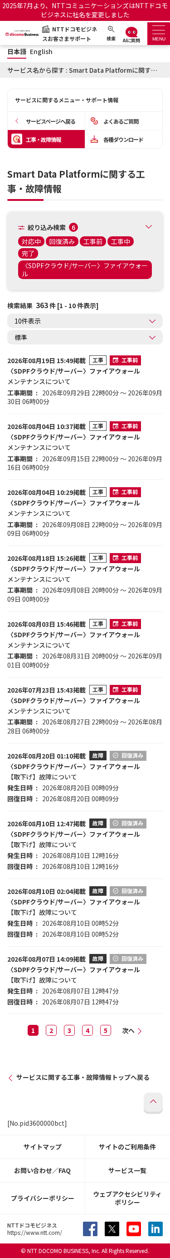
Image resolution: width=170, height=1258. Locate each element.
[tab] (158, 33)
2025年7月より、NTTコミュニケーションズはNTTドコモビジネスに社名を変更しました (85, 10)
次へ (128, 1030)
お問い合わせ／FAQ (42, 1170)
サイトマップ (43, 1146)
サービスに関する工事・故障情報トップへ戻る (83, 1077)
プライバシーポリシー (42, 1198)
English (41, 51)
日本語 (16, 51)
